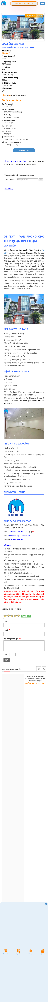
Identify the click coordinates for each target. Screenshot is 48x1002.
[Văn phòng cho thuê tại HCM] (3, 3)
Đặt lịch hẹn (24, 150)
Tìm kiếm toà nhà (23, 3)
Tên (6, 621)
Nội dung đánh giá (12, 639)
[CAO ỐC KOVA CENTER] (13, 799)
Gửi (6, 660)
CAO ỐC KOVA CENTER (35, 676)
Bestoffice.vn (17, 540)
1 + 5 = (6, 655)
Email (6, 630)
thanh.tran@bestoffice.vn (19, 536)
